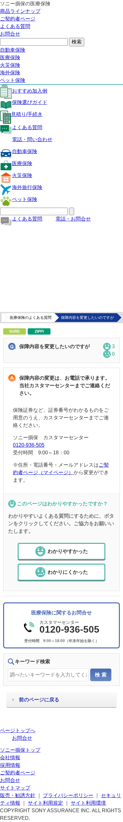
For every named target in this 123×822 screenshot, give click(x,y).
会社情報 (10, 757)
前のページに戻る (39, 699)
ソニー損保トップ (20, 750)
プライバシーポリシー (68, 795)
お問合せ (10, 34)
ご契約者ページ (17, 18)
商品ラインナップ (20, 11)
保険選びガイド (29, 102)
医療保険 (10, 57)
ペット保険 (12, 80)
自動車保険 (12, 50)
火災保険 (10, 65)
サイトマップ (15, 787)
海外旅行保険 (27, 187)
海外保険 (10, 72)
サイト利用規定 (45, 803)
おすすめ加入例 (29, 91)
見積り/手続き (27, 114)
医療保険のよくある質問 (30, 317)
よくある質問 (15, 26)
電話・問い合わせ (32, 139)
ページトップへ (17, 730)
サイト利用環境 (88, 803)
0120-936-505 (28, 445)
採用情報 (10, 765)
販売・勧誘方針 (17, 795)
